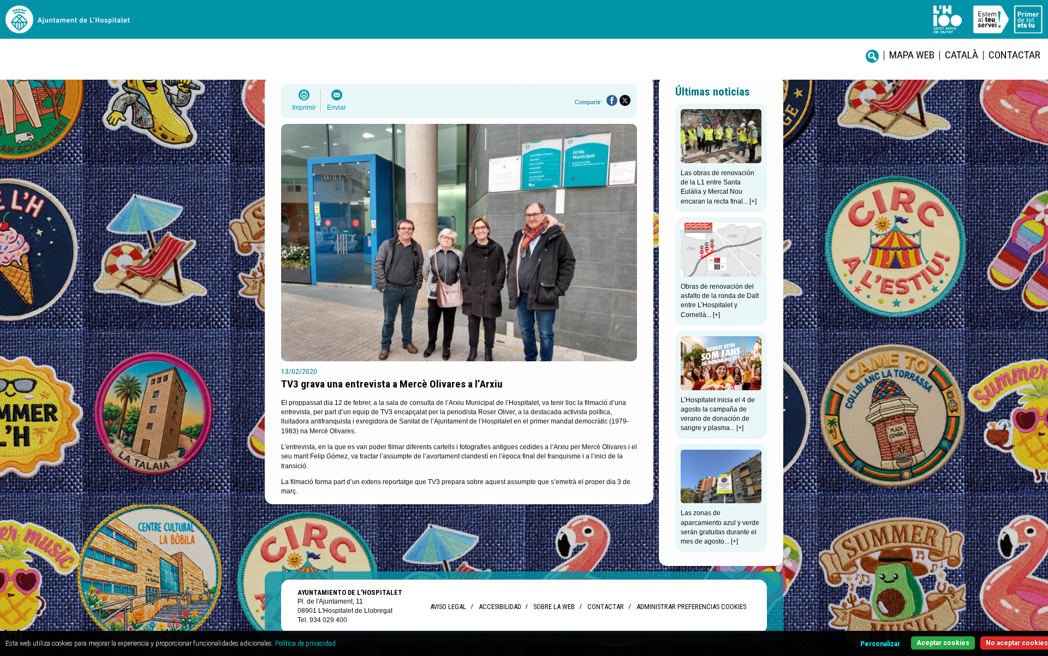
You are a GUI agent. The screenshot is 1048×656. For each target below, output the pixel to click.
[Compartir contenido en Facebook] (611, 100)
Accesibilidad (500, 607)
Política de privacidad (305, 643)
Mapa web (911, 55)
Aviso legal (448, 607)
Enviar (336, 107)
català (961, 55)
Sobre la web (554, 607)
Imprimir (304, 107)
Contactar (1014, 55)
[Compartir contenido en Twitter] (625, 100)
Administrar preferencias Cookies (691, 607)
